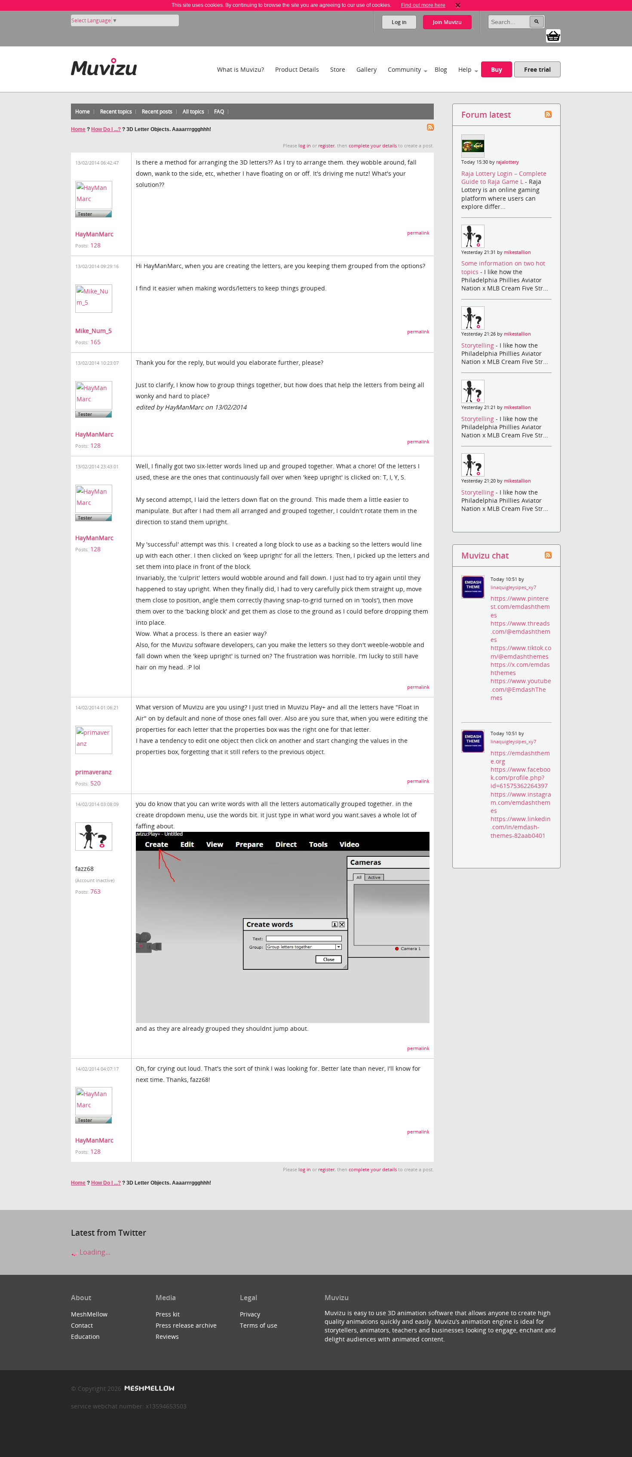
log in (304, 146)
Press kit (168, 1314)
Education (85, 1336)
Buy (496, 69)
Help (465, 69)
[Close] (457, 5)
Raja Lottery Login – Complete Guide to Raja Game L (503, 177)
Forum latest (486, 114)
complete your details (373, 146)
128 (95, 245)
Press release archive (186, 1325)
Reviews (167, 1336)
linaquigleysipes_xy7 (513, 587)
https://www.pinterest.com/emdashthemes (520, 606)
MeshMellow (89, 1314)
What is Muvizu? (240, 69)
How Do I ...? (106, 129)
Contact (82, 1325)
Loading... (94, 1252)
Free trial (537, 69)
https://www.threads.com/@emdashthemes (520, 631)
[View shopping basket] (553, 35)
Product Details (297, 69)
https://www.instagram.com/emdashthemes (521, 802)
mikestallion (517, 252)
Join (447, 22)
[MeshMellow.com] (148, 1388)
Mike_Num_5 (93, 331)
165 (95, 342)
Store (337, 69)
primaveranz (93, 772)
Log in (399, 22)
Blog (441, 69)
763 (95, 891)
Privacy (250, 1314)
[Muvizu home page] (104, 65)
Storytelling (478, 345)
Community (404, 69)
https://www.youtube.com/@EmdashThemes (521, 689)
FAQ (219, 111)
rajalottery (507, 162)
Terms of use (258, 1325)
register (326, 146)
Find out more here (423, 5)
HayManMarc (94, 234)
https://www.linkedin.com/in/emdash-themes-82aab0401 (521, 827)
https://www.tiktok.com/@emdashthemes (521, 652)
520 (95, 783)
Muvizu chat (485, 555)
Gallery (366, 69)
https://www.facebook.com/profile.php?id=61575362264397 (520, 777)
